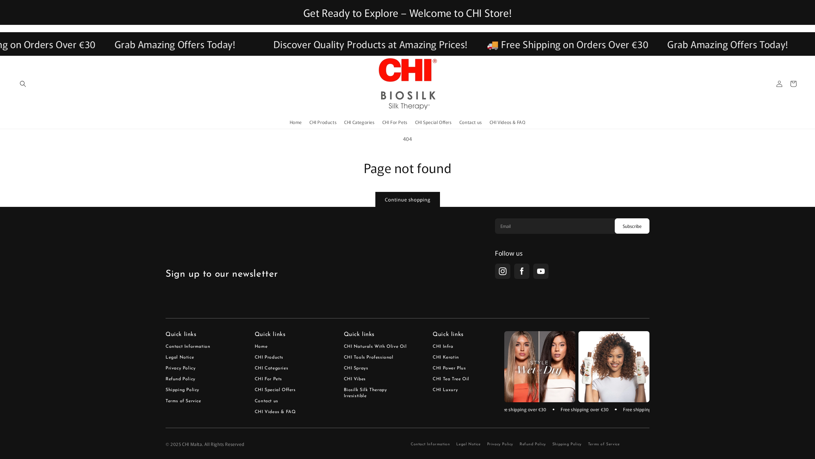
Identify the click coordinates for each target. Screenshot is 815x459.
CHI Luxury (445, 390)
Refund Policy (180, 379)
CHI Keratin (446, 357)
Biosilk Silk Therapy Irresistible (365, 393)
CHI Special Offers (275, 390)
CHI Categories (271, 368)
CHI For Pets (268, 379)
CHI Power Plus (449, 368)
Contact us (266, 401)
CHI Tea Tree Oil (451, 379)
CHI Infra (443, 346)
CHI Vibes (355, 379)
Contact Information (188, 346)
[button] (23, 84)
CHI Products (269, 357)
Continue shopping (407, 199)
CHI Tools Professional (368, 357)
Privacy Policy (180, 368)
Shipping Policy (182, 390)
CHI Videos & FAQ (275, 412)
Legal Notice (180, 357)
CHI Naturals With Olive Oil (375, 346)
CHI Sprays (356, 368)
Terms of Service (183, 401)
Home (261, 346)
